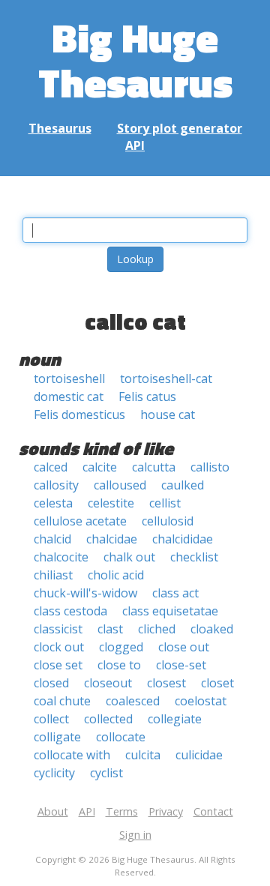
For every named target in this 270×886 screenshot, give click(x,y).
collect (51, 719)
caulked (182, 485)
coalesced (133, 701)
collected (108, 719)
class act (175, 593)
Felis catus (147, 396)
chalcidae (111, 539)
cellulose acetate (80, 521)
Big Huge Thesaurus (135, 59)
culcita (142, 755)
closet (217, 683)
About (53, 811)
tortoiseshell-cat (166, 378)
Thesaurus (60, 128)
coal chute (62, 701)
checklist (194, 557)
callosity (56, 485)
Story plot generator (179, 128)
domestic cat (69, 396)
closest (166, 683)
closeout (108, 683)
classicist (58, 629)
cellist (165, 503)
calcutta (154, 467)
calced (51, 467)
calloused (120, 485)
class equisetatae (170, 611)
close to (119, 665)
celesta (53, 503)
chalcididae (182, 539)
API (135, 145)
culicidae (199, 755)
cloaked (211, 629)
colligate (57, 737)
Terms (122, 811)
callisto (210, 467)
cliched (157, 629)
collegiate (175, 719)
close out (183, 647)
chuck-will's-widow (85, 593)
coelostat (200, 701)
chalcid (52, 539)
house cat (167, 414)
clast (110, 629)
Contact (213, 811)
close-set (181, 665)
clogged (121, 647)
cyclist (106, 773)
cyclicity (54, 773)
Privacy (165, 811)
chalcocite (61, 557)
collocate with (72, 755)
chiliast (53, 575)
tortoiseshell (69, 378)
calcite (99, 467)
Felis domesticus (79, 414)
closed (51, 683)
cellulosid (168, 521)
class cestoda (70, 611)
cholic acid (116, 575)
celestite (111, 503)
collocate (121, 737)
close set (58, 665)
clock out (59, 647)
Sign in (135, 835)
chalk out (129, 557)
